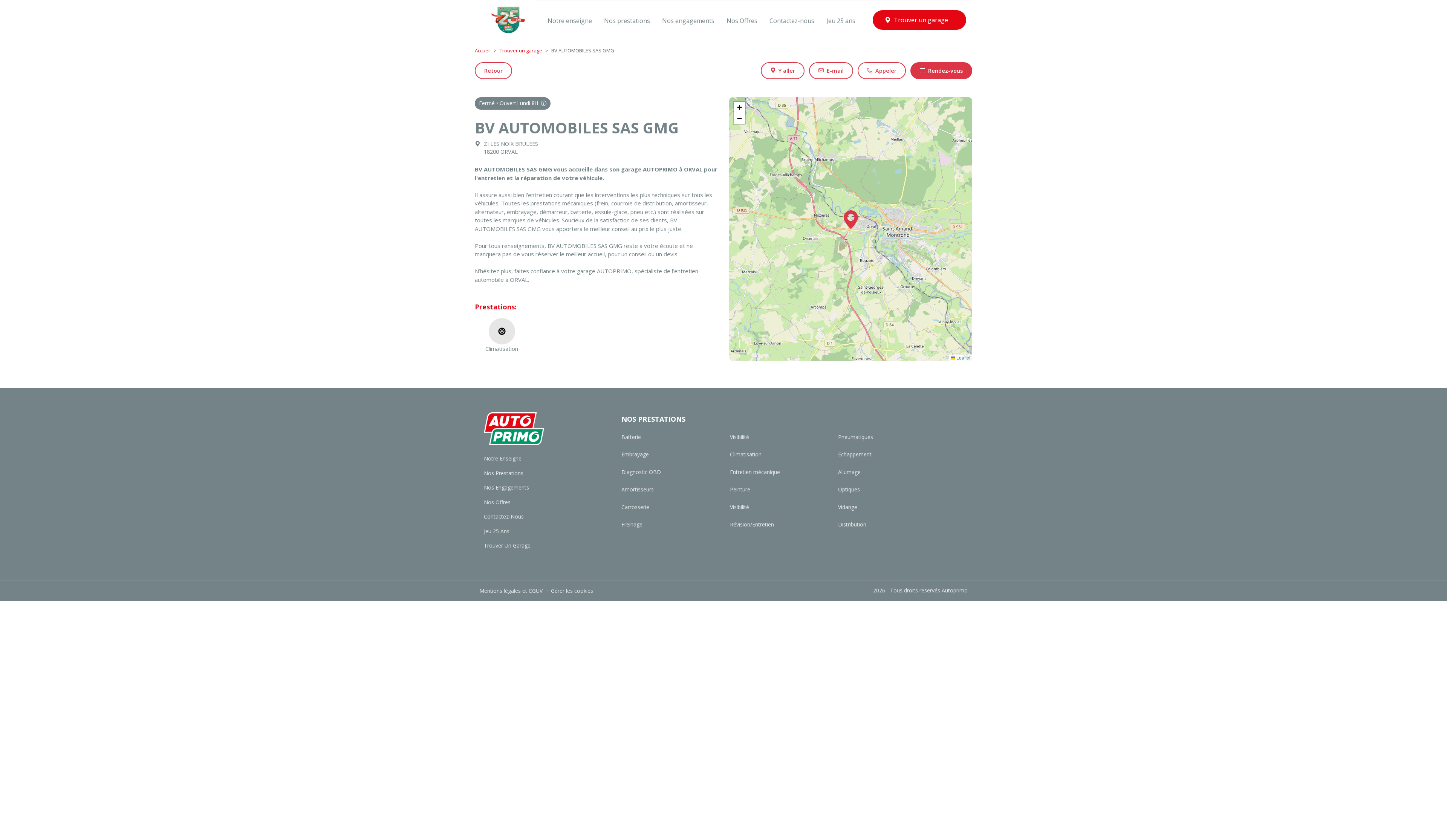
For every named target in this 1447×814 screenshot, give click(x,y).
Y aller (787, 70)
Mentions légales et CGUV (511, 590)
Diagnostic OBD (641, 472)
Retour (493, 70)
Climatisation (746, 454)
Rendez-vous (945, 70)
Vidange (847, 507)
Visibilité (739, 437)
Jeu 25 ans (496, 531)
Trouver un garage (521, 50)
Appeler (885, 70)
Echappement (855, 454)
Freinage (631, 524)
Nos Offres (497, 502)
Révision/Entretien (752, 524)
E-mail (835, 70)
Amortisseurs (637, 489)
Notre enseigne (503, 458)
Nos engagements (506, 487)
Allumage (849, 472)
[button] (851, 219)
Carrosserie (635, 507)
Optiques (849, 489)
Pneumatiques (855, 437)
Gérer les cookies (572, 590)
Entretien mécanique (755, 472)
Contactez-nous (504, 516)
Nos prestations (503, 473)
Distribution (852, 524)
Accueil (483, 50)
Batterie (631, 437)
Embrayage (635, 454)
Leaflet (962, 357)
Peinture (740, 489)
